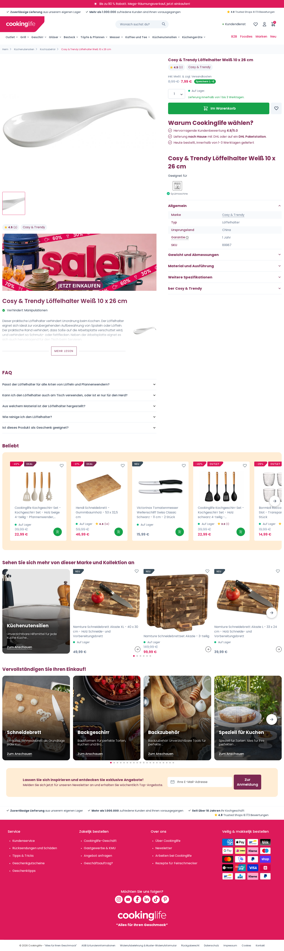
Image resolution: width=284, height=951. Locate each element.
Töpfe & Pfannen (93, 37)
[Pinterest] (165, 899)
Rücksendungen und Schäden (34, 848)
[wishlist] (255, 24)
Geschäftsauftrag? (98, 863)
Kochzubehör (47, 49)
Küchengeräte (192, 37)
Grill (23, 37)
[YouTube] (128, 899)
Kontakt (260, 945)
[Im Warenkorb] (57, 532)
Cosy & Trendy (34, 227)
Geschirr (37, 37)
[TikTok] (156, 899)
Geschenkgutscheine (28, 863)
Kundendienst (235, 24)
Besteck (69, 37)
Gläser (53, 37)
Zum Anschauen (19, 647)
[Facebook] (137, 899)
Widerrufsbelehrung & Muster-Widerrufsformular (148, 945)
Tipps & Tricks (23, 855)
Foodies (246, 36)
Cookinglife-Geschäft (100, 841)
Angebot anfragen (98, 855)
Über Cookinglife (167, 841)
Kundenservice (23, 841)
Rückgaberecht (190, 945)
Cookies (246, 945)
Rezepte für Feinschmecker (176, 863)
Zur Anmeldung (247, 782)
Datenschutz (211, 945)
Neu (273, 36)
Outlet (10, 37)
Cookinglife (35, 945)
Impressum (230, 945)
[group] (79, 121)
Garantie (178, 237)
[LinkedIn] (147, 899)
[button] (274, 501)
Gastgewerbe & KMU (100, 848)
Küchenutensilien (164, 37)
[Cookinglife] (20, 24)
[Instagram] (119, 899)
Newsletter (163, 848)
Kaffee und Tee (136, 37)
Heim (5, 49)
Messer (115, 37)
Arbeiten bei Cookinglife (173, 855)
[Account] (264, 24)
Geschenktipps (24, 871)
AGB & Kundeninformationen (98, 945)
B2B (234, 36)
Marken (261, 36)
